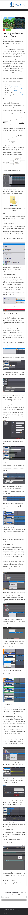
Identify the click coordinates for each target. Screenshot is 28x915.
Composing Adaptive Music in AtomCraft (14, 892)
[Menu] (2, 10)
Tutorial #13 (13, 91)
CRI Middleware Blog (14, 909)
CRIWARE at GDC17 (8, 889)
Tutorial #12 (14, 87)
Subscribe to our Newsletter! (14, 894)
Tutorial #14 (21, 95)
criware (13, 39)
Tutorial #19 (20, 89)
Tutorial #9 (19, 85)
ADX (4, 30)
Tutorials (8, 30)
